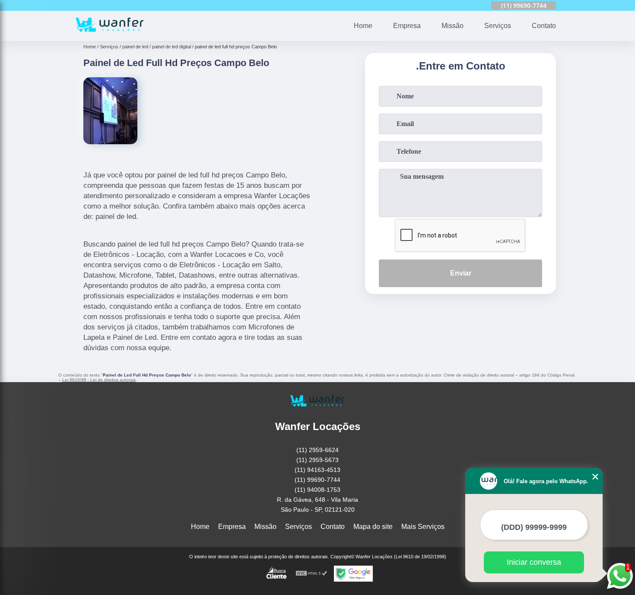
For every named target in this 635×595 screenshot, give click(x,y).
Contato (544, 25)
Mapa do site (373, 526)
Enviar (460, 273)
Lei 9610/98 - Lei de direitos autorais (99, 379)
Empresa (407, 25)
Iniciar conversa (534, 562)
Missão (452, 25)
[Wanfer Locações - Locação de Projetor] (110, 35)
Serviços (497, 25)
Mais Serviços (422, 526)
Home (363, 25)
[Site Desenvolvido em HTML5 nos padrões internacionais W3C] (311, 573)
